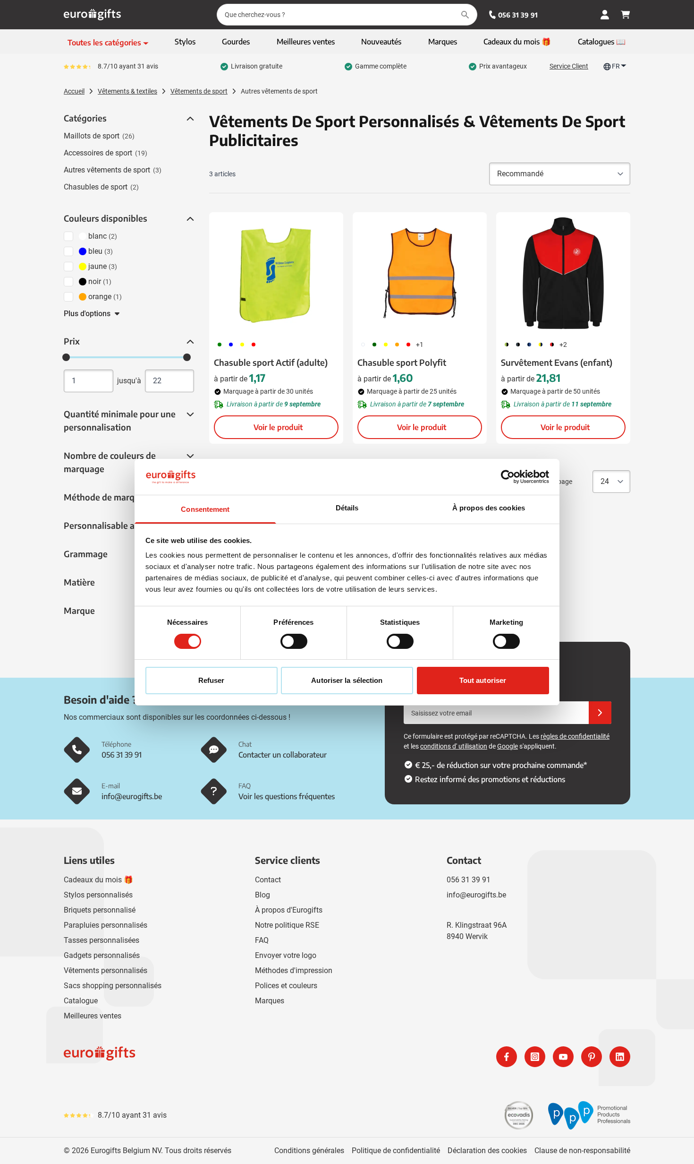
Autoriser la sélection (346, 680)
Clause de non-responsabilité (582, 1150)
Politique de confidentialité (396, 1150)
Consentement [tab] (205, 509)
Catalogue (81, 1000)
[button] (189, 118)
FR (616, 66)
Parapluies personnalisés (105, 925)
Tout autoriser (482, 680)
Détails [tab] (347, 508)
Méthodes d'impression (293, 970)
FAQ (262, 940)
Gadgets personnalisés (102, 955)
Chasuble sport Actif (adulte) (271, 362)
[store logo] (203, 1056)
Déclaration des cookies (487, 1150)
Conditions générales (309, 1150)
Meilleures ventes (92, 1015)
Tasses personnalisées (101, 940)
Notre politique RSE (287, 925)
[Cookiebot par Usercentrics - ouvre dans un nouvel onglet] (507, 477)
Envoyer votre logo (285, 955)
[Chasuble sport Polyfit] (420, 273)
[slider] (66, 357)
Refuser (211, 680)
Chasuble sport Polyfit (401, 362)
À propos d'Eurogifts (288, 909)
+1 (419, 344)
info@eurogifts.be (476, 894)
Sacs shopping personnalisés (112, 985)
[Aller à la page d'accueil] (92, 14)
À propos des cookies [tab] (488, 508)
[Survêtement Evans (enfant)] (563, 273)
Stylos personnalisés (98, 894)
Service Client (569, 66)
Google (507, 746)
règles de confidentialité (575, 736)
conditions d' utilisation (453, 746)
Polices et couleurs (286, 985)
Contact (268, 879)
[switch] (293, 641)
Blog (262, 894)
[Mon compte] (604, 14)
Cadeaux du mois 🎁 (98, 879)
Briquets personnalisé (99, 909)
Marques (269, 1000)
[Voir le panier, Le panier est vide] (625, 14)
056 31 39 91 (518, 15)
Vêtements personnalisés (105, 970)
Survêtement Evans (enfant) (556, 362)
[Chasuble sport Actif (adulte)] (276, 273)
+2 (563, 344)
